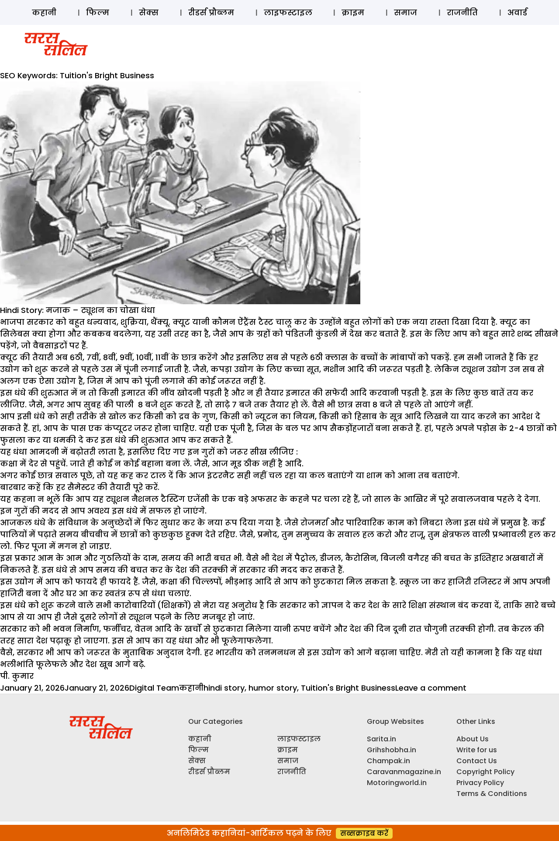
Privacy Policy (480, 783)
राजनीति (462, 12)
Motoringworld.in (397, 783)
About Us (472, 739)
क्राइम (353, 12)
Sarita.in (381, 739)
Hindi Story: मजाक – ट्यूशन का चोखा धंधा (77, 310)
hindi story (224, 687)
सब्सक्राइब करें (364, 833)
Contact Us (476, 761)
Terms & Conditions (491, 794)
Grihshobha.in (391, 750)
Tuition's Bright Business (348, 687)
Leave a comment (430, 687)
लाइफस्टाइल (288, 12)
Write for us (476, 750)
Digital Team (154, 687)
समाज (405, 12)
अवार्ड (517, 12)
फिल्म (97, 12)
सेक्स (149, 12)
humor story (272, 687)
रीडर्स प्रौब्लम (211, 12)
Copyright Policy (485, 772)
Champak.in (388, 761)
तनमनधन (277, 652)
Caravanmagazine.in (404, 772)
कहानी (44, 12)
